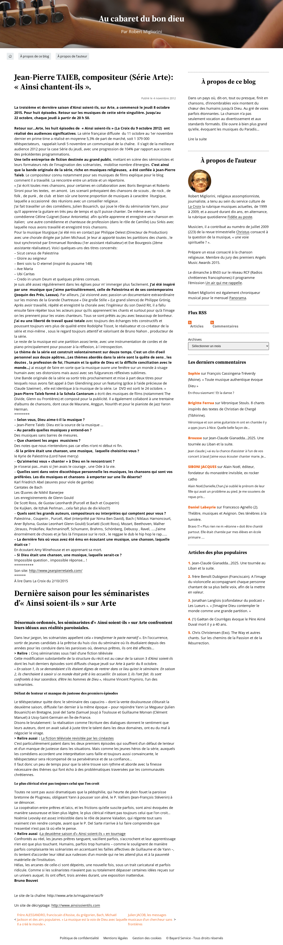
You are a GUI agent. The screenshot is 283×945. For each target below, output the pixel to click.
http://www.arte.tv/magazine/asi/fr (75, 895)
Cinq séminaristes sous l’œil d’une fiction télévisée (72, 653)
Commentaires (225, 326)
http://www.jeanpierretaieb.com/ (55, 570)
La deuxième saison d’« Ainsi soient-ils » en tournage (83, 833)
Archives (195, 339)
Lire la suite (197, 139)
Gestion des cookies (147, 938)
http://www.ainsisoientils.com (75, 905)
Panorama (237, 297)
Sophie (194, 373)
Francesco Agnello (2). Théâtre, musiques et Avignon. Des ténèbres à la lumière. (227, 513)
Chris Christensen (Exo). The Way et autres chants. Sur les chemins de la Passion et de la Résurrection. (225, 637)
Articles (196, 326)
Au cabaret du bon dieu (141, 18)
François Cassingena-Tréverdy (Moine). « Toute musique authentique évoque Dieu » (225, 379)
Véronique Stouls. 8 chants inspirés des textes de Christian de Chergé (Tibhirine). (226, 409)
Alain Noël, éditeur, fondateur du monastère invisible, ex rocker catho (223, 472)
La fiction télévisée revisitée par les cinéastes (77, 738)
